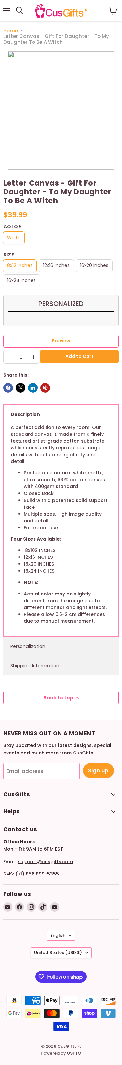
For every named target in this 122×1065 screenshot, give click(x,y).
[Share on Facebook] (8, 388)
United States (58, 952)
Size (8, 254)
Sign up (98, 770)
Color (12, 226)
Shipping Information (34, 665)
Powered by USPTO (61, 1053)
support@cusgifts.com (45, 861)
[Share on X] (20, 388)
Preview (61, 340)
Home (10, 30)
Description (25, 414)
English (57, 935)
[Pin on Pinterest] (45, 388)
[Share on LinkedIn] (33, 388)
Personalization (27, 646)
